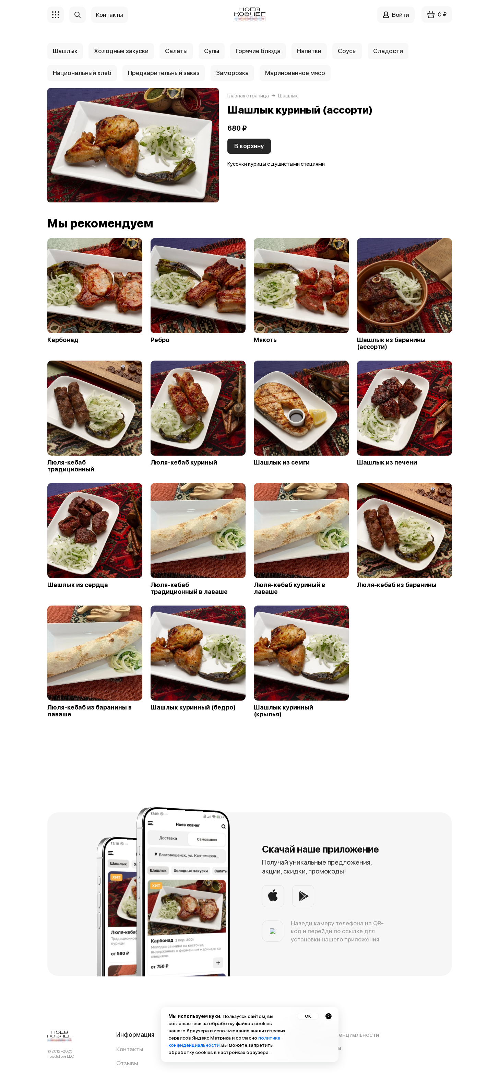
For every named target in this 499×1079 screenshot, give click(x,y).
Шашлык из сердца (77, 585)
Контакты (129, 1049)
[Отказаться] (328, 1016)
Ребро (160, 340)
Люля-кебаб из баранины (397, 585)
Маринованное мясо (295, 73)
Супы (211, 51)
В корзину (249, 146)
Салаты (176, 51)
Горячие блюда (258, 51)
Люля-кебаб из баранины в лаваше (89, 711)
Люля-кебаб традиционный (70, 466)
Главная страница (248, 96)
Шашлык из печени (387, 462)
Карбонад (63, 340)
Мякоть (265, 340)
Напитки (309, 51)
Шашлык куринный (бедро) (193, 707)
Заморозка (232, 73)
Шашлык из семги (282, 462)
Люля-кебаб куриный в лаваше (289, 588)
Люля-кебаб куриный (184, 462)
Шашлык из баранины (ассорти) (391, 343)
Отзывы (127, 1063)
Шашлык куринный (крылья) (283, 711)
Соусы (347, 51)
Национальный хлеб (82, 73)
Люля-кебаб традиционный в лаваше (189, 588)
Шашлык (65, 51)
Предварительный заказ (164, 73)
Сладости (388, 51)
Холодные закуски (121, 51)
